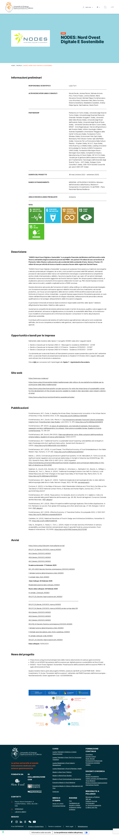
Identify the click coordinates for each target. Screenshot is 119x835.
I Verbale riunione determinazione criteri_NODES (46, 573)
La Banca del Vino (91, 807)
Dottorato (56, 791)
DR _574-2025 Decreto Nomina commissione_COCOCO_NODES (52, 569)
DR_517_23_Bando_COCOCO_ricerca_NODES (45, 604)
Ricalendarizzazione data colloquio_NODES (44, 585)
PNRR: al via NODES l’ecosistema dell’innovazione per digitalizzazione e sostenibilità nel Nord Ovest (66, 662)
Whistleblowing (83, 826)
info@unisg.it (19, 809)
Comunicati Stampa (59, 806)
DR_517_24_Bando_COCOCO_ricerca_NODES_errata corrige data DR (53, 608)
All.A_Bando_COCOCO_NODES (40, 553)
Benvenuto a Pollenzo (93, 797)
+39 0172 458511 (20, 812)
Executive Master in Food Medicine (64, 782)
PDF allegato (47, 500)
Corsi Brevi (89, 754)
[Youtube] (34, 822)
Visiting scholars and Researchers (96, 778)
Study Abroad (90, 759)
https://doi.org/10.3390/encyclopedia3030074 (45, 514)
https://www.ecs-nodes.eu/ (38, 378)
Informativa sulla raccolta (41, 832)
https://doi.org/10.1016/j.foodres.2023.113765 (70, 529)
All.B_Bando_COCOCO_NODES (40, 557)
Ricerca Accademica (92, 776)
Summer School (91, 756)
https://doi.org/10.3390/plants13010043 (43, 476)
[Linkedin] (21, 822)
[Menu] (112, 7)
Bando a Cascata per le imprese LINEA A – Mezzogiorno (51, 345)
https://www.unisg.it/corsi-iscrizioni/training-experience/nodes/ (51, 397)
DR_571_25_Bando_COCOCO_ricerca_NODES (45, 549)
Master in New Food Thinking (62, 772)
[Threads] (25, 822)
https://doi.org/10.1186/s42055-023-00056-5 (50, 445)
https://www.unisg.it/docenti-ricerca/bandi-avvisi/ (47, 546)
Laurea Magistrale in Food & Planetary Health (67, 768)
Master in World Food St (60, 775)
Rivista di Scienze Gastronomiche (96, 783)
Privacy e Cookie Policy (36, 826)
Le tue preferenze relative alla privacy (68, 832)
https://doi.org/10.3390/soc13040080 (73, 416)
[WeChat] (30, 822)
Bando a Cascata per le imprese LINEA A (45, 347)
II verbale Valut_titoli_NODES (39, 577)
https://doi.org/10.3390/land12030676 (89, 422)
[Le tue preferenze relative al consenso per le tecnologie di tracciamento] (3, 832)
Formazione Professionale (94, 761)
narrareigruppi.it (83, 482)
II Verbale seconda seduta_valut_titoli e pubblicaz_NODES (49, 632)
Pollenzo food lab (91, 801)
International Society (92, 785)
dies (70, 775)
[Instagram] (17, 822)
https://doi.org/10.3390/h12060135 (44, 521)
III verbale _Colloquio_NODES (39, 593)
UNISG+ (88, 765)
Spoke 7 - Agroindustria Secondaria (76, 362)
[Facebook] (12, 822)
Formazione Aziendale (93, 763)
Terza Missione (90, 781)
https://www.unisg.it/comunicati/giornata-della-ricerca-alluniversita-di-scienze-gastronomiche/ (65, 660)
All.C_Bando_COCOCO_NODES (40, 561)
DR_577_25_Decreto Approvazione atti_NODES (45, 597)
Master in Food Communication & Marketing (67, 779)
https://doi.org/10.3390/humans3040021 (69, 452)
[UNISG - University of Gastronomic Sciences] (19, 7)
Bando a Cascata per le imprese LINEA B (45, 349)
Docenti (88, 774)
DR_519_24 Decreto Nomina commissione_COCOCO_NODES (50, 624)
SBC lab (88, 799)
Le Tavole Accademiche (93, 805)
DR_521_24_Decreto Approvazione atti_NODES (46, 640)
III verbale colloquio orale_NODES (41, 636)
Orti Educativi (90, 803)
